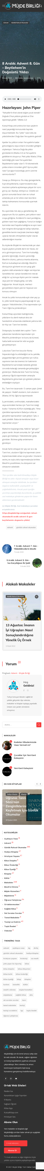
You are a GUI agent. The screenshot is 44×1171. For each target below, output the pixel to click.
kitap (19, 979)
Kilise (27, 964)
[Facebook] (6, 1078)
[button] (40, 6)
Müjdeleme (9, 895)
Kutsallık (16, 984)
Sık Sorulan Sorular (13, 913)
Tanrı (24, 1000)
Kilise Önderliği (11, 865)
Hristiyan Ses (9, 1116)
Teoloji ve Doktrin (12, 922)
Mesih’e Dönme (11, 887)
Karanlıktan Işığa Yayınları (15, 1095)
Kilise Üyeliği (10, 869)
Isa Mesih (34, 958)
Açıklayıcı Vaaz (11, 838)
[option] (22, 622)
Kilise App (8, 1108)
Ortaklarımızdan (11, 904)
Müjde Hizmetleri (12, 891)
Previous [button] (36, 783)
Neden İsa (8, 1091)
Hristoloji (23, 958)
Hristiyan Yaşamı (12, 856)
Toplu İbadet (10, 926)
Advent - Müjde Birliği (20, 673)
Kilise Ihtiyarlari (24, 969)
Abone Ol (12, 1150)
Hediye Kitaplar (12, 794)
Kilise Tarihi (7, 974)
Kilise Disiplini (10, 860)
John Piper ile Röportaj (12, 964)
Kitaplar (24, 794)
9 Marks (7, 1099)
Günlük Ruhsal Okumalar (19, 23)
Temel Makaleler (11, 917)
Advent (5, 23)
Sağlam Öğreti (10, 1104)
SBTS (31, 995)
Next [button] (40, 783)
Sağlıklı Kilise (10, 909)
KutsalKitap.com (11, 1112)
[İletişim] (16, 1078)
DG (29, 948)
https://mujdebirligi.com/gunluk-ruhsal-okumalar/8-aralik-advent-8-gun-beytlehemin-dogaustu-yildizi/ (19, 516)
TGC (22, 1011)
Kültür (7, 878)
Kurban (6, 984)
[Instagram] (11, 1078)
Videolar (8, 930)
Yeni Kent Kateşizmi (23, 768)
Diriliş (36, 948)
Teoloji (22, 1005)
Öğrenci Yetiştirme (12, 900)
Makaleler (8, 882)
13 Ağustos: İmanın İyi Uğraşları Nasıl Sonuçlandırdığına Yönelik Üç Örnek (20, 632)
